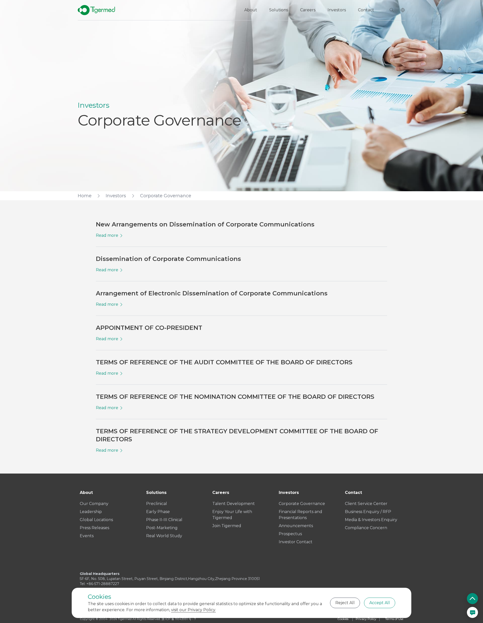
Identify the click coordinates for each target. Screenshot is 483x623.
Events (87, 535)
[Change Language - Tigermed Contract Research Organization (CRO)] (402, 10)
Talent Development (233, 503)
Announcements (296, 525)
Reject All (345, 602)
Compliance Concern (366, 527)
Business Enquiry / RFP (368, 511)
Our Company (94, 503)
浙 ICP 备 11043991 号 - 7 (179, 619)
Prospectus (290, 533)
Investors (337, 10)
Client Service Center (366, 503)
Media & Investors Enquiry (371, 519)
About (250, 10)
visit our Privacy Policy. (193, 609)
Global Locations (96, 519)
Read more (107, 235)
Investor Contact (295, 541)
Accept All (379, 602)
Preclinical (156, 503)
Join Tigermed (226, 525)
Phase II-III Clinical (164, 519)
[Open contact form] (472, 612)
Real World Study (164, 535)
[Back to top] (472, 598)
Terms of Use (394, 619)
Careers (307, 10)
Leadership (91, 511)
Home (85, 196)
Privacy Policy (366, 619)
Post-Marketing (162, 527)
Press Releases (94, 527)
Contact (366, 10)
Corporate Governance (302, 503)
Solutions (278, 10)
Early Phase (158, 511)
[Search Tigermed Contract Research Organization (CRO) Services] (391, 10)
